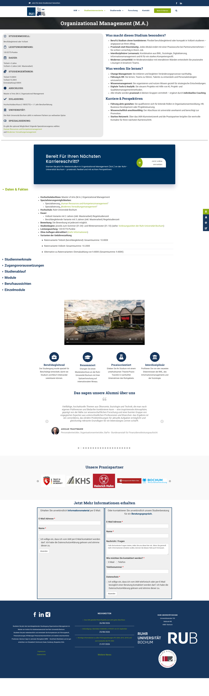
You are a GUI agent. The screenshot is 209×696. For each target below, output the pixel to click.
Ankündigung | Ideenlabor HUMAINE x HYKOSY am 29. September (104, 629)
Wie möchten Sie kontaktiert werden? (125, 558)
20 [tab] (124, 448)
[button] (176, 10)
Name (42, 528)
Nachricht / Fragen (115, 541)
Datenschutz (113, 577)
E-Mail (111, 562)
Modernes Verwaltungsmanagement (21, 132)
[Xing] (47, 614)
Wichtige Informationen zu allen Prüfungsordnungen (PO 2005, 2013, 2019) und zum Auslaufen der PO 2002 (105, 639)
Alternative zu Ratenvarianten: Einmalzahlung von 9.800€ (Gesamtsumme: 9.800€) (83, 252)
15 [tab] (112, 448)
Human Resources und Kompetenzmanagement (23, 129)
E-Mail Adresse (47, 518)
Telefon (121, 562)
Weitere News (104, 654)
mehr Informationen (77, 232)
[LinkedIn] (181, 3)
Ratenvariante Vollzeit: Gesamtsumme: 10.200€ (67, 246)
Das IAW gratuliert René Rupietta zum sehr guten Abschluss (104, 620)
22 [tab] (129, 448)
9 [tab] (98, 448)
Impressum (41, 651)
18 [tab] (120, 448)
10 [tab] (100, 448)
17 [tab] (117, 448)
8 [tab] (95, 448)
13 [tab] (107, 448)
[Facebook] (177, 3)
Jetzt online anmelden (157, 163)
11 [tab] (103, 448)
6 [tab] (91, 448)
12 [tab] (105, 448)
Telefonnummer (114, 567)
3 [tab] (83, 448)
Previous (47, 421)
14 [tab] (110, 448)
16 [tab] (115, 448)
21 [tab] (127, 448)
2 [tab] (81, 448)
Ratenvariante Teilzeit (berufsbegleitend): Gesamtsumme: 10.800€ (76, 240)
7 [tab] (93, 448)
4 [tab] (86, 448)
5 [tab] (88, 448)
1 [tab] (78, 448)
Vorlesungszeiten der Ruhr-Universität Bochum (141, 226)
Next (162, 421)
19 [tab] (122, 448)
